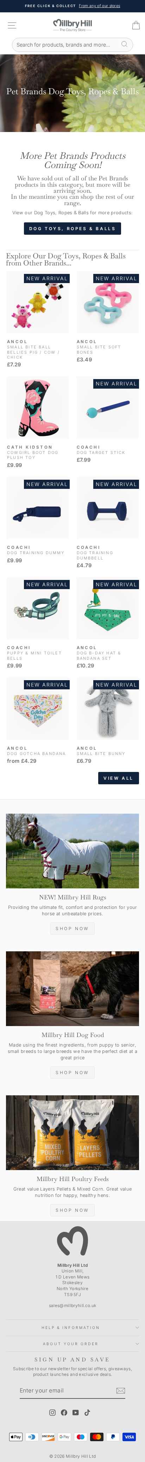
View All (118, 778)
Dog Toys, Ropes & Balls (72, 228)
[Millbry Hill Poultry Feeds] (72, 1132)
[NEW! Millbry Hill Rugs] (72, 851)
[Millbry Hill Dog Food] (72, 988)
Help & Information (71, 1327)
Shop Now (72, 928)
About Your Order (70, 1344)
